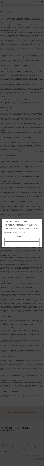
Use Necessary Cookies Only (22, 239)
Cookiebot (23, 232)
